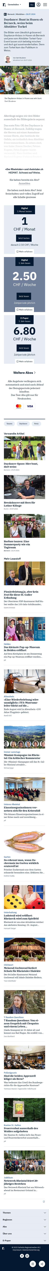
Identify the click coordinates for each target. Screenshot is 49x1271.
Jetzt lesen (24, 296)
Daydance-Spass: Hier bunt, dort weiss (21, 465)
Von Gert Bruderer (19, 58)
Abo (32, 4)
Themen (7, 1212)
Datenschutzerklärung (31, 1250)
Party (36, 424)
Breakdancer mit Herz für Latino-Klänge (19, 504)
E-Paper (7, 1240)
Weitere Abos (23, 372)
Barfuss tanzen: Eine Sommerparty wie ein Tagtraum (17, 544)
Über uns (7, 1233)
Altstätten (20, 14)
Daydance (23, 424)
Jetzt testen (24, 238)
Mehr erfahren (26, 251)
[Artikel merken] (32, 1264)
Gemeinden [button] (13, 4)
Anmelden (24, 183)
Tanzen (9, 424)
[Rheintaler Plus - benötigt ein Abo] (5, 14)
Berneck (11, 14)
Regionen (7, 1219)
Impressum (17, 1250)
